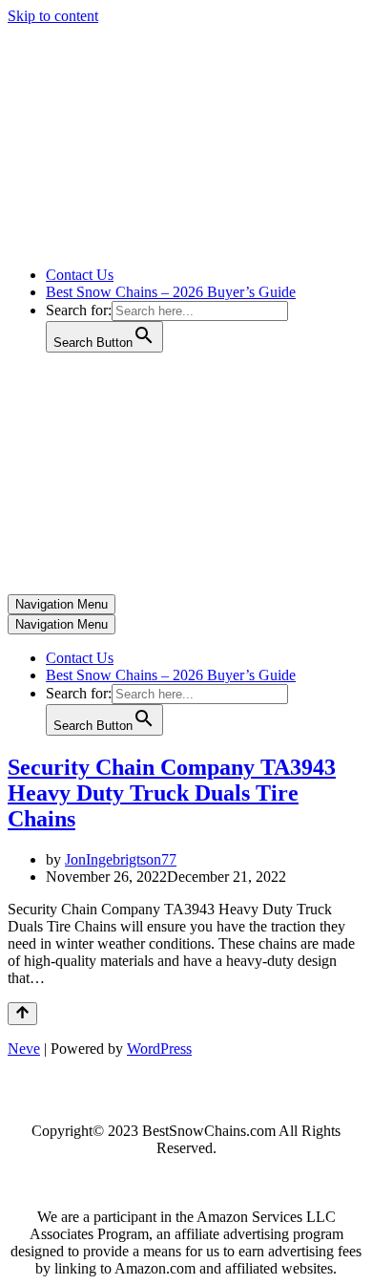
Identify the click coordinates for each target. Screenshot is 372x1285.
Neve (24, 1048)
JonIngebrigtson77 (120, 859)
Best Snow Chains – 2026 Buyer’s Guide (171, 292)
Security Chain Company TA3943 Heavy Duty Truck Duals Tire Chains (172, 793)
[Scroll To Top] (22, 1013)
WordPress (159, 1048)
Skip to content (53, 16)
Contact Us (80, 275)
